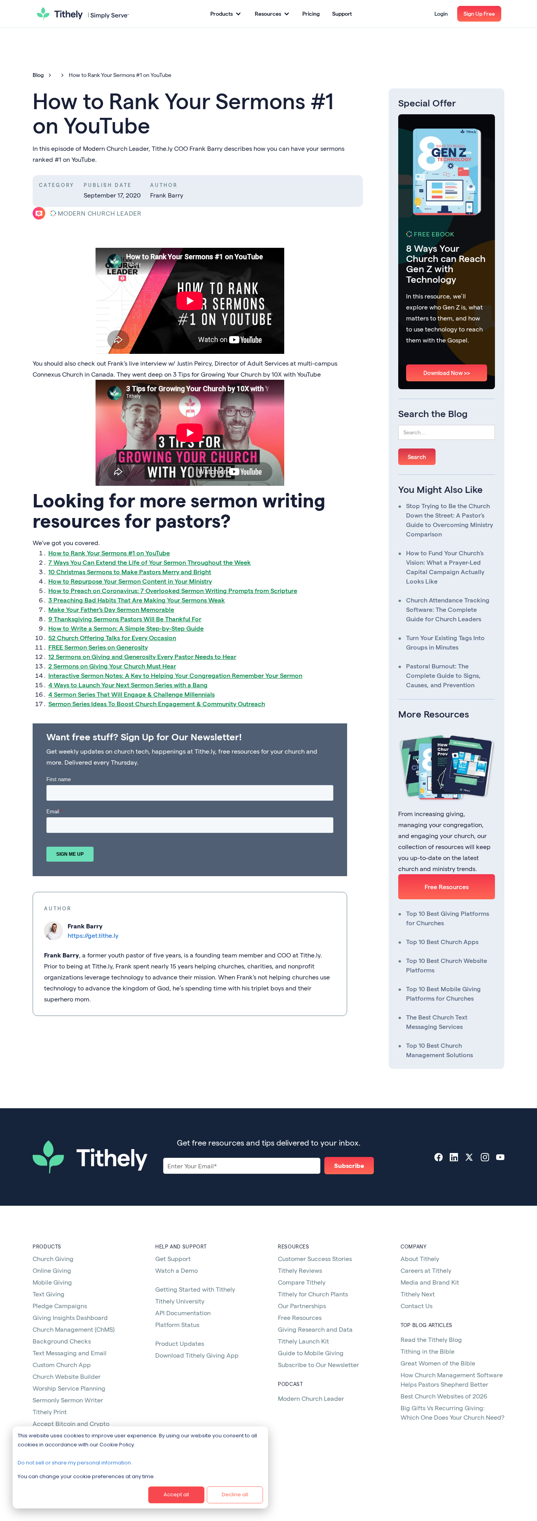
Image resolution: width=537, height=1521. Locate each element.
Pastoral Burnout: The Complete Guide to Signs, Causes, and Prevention (443, 675)
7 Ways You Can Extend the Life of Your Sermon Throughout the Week (149, 562)
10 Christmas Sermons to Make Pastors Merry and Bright (129, 571)
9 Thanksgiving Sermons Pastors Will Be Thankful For (124, 618)
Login (441, 13)
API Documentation (183, 1312)
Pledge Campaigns (60, 1305)
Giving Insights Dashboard (70, 1317)
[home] (83, 14)
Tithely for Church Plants (313, 1294)
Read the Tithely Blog (431, 1339)
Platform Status (177, 1324)
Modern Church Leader (311, 1398)
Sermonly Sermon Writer (68, 1400)
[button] (225, 14)
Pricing (311, 13)
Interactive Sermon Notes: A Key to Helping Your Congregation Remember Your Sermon (175, 675)
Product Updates (179, 1343)
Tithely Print (50, 1411)
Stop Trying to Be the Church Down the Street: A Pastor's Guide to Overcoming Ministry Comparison (449, 520)
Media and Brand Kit (430, 1282)
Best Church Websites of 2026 (444, 1396)
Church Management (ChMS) (73, 1329)
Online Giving (52, 1270)
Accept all (176, 1494)
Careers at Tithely (426, 1270)
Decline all (235, 1494)
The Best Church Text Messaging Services (436, 1021)
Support (342, 13)
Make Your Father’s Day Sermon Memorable (111, 609)
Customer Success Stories (315, 1258)
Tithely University (179, 1301)
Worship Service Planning (69, 1388)
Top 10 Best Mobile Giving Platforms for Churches (443, 993)
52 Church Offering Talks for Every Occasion (112, 637)
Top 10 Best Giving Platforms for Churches (447, 918)
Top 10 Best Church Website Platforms (446, 965)
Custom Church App (62, 1364)
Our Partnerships (302, 1305)
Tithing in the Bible (427, 1351)
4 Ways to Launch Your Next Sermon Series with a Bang (128, 684)
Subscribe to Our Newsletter (318, 1364)
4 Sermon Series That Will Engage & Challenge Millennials (131, 694)
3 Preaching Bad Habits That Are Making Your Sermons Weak (136, 600)
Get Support (173, 1258)
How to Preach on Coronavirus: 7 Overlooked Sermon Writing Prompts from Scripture (172, 590)
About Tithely (420, 1258)
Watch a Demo (176, 1270)
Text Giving (48, 1294)
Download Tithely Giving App (197, 1355)
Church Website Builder (67, 1376)
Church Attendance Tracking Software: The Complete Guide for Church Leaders (447, 609)
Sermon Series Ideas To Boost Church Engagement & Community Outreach (156, 703)
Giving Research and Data (315, 1329)
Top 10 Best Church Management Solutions (439, 1049)
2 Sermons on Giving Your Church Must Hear (112, 666)
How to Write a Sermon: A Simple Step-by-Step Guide (126, 628)
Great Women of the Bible (438, 1363)
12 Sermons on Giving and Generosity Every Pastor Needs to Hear (142, 656)
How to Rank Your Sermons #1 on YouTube (109, 552)
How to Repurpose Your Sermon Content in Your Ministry (130, 581)
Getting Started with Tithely (195, 1289)
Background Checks (62, 1341)
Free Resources (447, 886)
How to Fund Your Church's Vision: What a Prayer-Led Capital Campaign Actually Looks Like (445, 567)
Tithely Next (418, 1294)
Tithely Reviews (300, 1270)
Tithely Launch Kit (303, 1341)
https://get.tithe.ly (93, 935)
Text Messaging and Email (70, 1352)
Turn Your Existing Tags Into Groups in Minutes (445, 642)
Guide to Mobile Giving (311, 1352)
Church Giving (53, 1258)
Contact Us (416, 1305)
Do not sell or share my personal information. (75, 1462)
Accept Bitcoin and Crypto (71, 1423)
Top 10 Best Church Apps (442, 941)
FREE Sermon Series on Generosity (98, 647)
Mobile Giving (52, 1282)
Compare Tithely (302, 1282)
